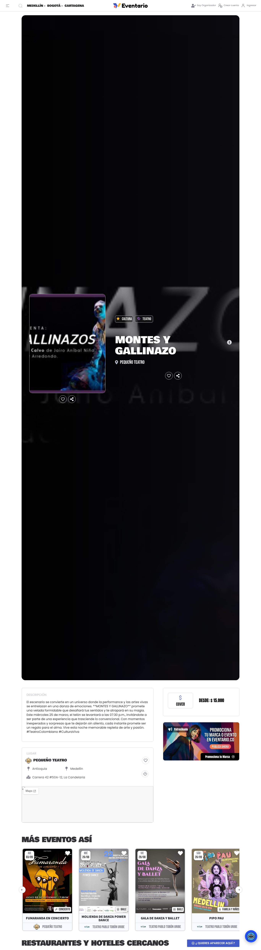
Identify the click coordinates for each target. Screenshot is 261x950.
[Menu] (8, 6)
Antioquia (39, 769)
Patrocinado (181, 729)
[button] (63, 399)
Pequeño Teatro (132, 362)
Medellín (76, 769)
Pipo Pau (216, 918)
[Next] (238, 889)
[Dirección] (145, 774)
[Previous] (22, 889)
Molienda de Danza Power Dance (104, 918)
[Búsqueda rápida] (21, 6)
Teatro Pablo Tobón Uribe (108, 927)
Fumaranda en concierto (47, 918)
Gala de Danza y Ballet (160, 918)
